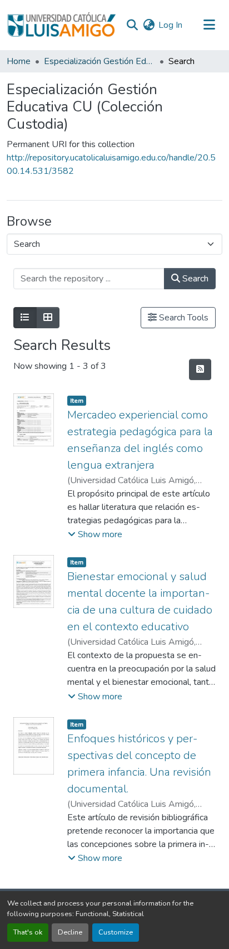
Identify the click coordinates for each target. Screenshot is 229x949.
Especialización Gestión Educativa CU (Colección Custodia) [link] (99, 61)
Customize (115, 932)
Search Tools (182, 318)
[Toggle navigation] (209, 25)
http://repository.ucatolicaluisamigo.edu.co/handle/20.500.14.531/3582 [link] (111, 164)
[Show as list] (25, 317)
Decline (70, 932)
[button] (61, 25)
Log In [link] (170, 25)
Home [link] (19, 61)
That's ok (27, 932)
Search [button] (194, 278)
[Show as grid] (47, 317)
